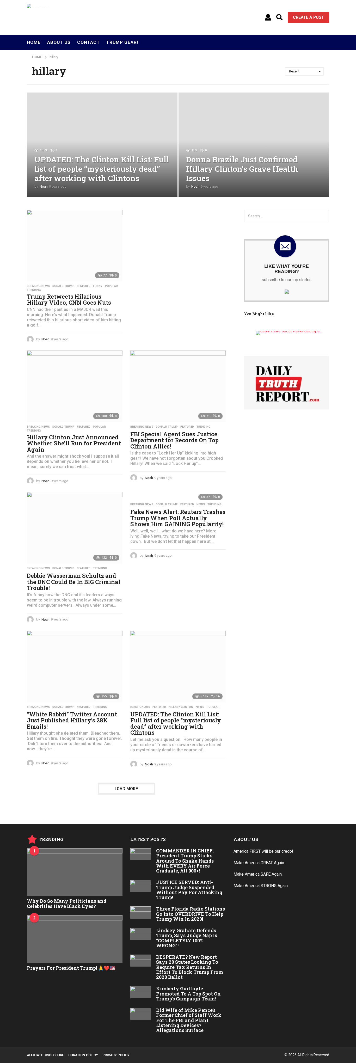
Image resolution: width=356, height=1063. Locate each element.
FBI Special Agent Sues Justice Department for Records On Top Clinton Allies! (174, 440)
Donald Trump (63, 286)
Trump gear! (122, 42)
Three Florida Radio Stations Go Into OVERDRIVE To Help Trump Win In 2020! (190, 914)
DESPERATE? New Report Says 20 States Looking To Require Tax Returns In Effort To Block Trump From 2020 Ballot (189, 967)
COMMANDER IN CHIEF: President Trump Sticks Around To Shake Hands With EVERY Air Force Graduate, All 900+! (185, 860)
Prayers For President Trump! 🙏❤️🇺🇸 (71, 968)
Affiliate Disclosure (45, 1055)
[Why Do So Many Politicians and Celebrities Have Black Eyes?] (74, 872)
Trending (34, 290)
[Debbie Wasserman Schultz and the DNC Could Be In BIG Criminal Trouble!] (74, 528)
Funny (97, 286)
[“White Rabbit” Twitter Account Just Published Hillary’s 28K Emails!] (74, 666)
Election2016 (140, 707)
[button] (268, 17)
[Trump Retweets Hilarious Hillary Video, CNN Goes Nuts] (74, 245)
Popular (111, 286)
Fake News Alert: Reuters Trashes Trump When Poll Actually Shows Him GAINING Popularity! (177, 518)
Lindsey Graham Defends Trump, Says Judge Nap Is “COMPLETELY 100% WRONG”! (186, 938)
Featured (83, 286)
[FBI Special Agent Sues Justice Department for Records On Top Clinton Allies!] (178, 386)
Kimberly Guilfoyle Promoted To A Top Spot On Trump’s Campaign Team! (188, 993)
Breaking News (38, 286)
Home (34, 42)
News (201, 504)
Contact (88, 42)
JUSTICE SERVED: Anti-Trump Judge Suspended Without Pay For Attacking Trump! (189, 889)
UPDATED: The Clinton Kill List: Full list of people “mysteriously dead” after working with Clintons (101, 168)
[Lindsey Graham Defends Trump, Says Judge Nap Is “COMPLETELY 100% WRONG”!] (140, 934)
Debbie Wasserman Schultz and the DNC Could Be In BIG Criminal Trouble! (73, 582)
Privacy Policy (116, 1055)
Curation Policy (83, 1055)
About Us (59, 42)
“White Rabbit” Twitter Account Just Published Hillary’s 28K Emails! (72, 720)
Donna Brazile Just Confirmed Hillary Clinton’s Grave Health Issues (242, 168)
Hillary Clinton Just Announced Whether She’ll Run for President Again (74, 443)
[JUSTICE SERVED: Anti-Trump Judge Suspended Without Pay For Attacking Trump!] (140, 886)
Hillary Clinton (181, 707)
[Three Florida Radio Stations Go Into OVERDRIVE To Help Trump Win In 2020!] (140, 912)
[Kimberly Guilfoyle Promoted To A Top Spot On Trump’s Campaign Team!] (140, 992)
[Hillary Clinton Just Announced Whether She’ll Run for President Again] (74, 386)
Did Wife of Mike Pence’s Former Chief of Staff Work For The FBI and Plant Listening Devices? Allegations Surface (189, 1020)
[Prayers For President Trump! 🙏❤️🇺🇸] (74, 939)
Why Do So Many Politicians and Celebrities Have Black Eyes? (66, 903)
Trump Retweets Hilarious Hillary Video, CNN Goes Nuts (69, 299)
